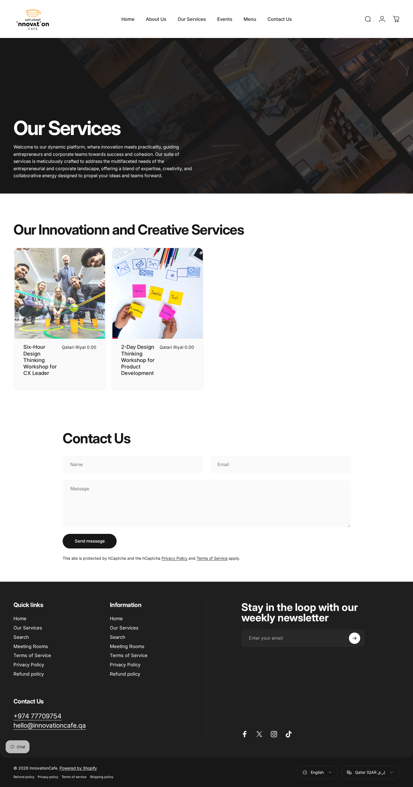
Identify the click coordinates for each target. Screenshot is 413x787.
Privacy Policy (174, 558)
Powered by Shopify (78, 768)
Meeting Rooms (30, 646)
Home (19, 618)
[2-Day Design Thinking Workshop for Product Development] (157, 293)
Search (21, 637)
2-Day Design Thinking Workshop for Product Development (138, 360)
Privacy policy (48, 777)
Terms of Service (212, 558)
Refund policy (28, 674)
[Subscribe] (354, 638)
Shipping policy (101, 777)
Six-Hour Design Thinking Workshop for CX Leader (40, 360)
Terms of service (74, 777)
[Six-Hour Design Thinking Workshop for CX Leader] (60, 293)
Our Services (27, 628)
